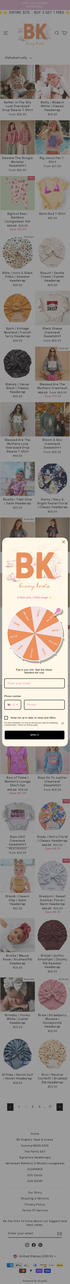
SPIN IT (34, 735)
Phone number (12, 696)
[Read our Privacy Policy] (62, 723)
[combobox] (12, 705)
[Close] (63, 542)
